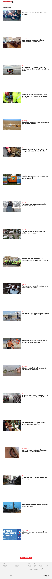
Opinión (16, 563)
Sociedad (5, 565)
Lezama (35, 568)
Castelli (35, 566)
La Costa (30, 569)
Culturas (4, 566)
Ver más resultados (26, 557)
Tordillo (29, 565)
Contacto (17, 566)
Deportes (5, 568)
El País (46, 566)
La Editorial (17, 565)
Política (4, 563)
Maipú (40, 569)
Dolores (29, 563)
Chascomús (36, 569)
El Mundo (46, 568)
